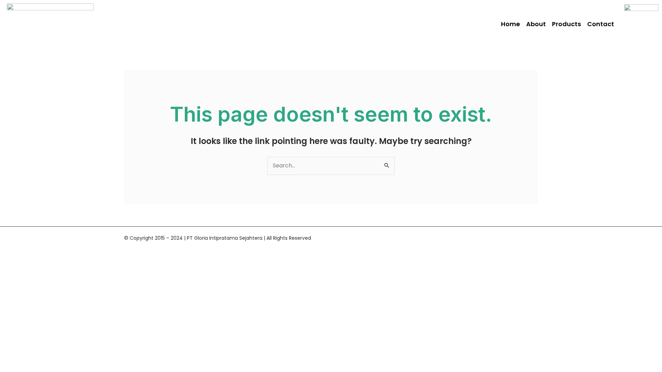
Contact (600, 24)
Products (566, 24)
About (536, 24)
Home (510, 24)
